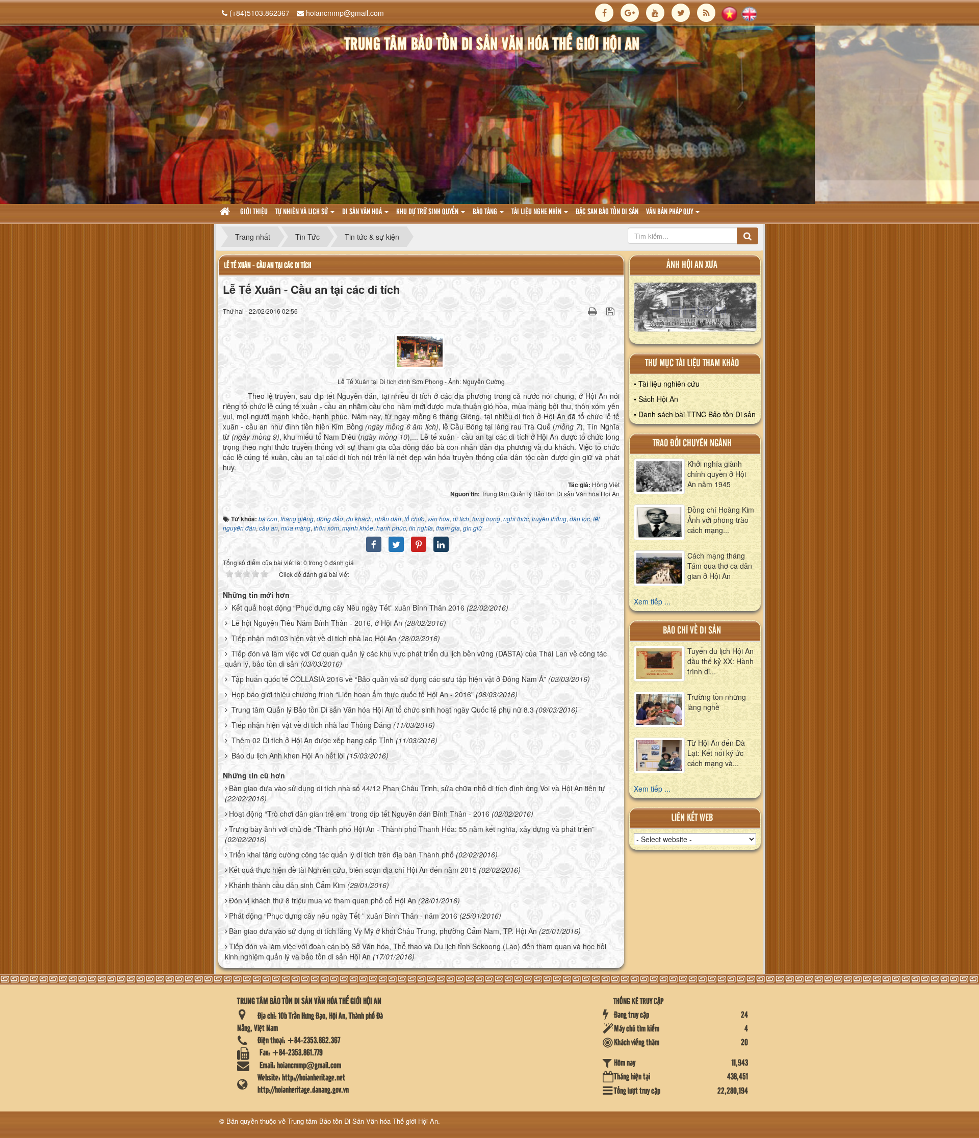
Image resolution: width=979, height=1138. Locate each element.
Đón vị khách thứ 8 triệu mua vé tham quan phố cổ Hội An (322, 900)
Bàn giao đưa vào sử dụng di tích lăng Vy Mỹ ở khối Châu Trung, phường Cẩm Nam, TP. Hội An (383, 931)
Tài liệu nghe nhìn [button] (537, 212)
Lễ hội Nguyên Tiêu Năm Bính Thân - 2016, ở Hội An (316, 623)
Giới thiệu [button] (254, 212)
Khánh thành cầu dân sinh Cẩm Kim (287, 885)
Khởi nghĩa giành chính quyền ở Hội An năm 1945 (716, 474)
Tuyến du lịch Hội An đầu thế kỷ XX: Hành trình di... (720, 661)
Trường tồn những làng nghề (716, 702)
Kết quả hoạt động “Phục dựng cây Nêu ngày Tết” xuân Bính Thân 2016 (348, 607)
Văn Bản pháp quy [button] (670, 212)
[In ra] (593, 311)
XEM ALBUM (695, 309)
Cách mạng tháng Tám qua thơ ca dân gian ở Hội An (719, 565)
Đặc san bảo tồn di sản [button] (607, 212)
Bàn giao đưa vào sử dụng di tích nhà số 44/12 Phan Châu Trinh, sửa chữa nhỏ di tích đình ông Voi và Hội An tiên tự (417, 788)
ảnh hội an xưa (691, 265)
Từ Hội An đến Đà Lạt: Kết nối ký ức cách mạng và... (716, 753)
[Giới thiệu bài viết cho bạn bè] (580, 311)
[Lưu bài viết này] (611, 311)
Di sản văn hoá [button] (362, 212)
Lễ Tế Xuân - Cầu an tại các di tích (268, 265)
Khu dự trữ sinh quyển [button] (428, 212)
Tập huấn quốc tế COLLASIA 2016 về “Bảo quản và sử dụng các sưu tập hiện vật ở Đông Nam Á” (388, 679)
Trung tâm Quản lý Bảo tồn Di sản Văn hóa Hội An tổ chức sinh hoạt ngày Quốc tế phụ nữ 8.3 (382, 709)
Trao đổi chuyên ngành (692, 443)
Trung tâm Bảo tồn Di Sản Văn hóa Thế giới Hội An (363, 1121)
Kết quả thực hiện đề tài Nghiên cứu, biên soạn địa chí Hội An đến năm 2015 (353, 870)
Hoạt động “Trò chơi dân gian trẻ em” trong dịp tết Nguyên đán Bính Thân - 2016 (359, 813)
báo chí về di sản (692, 630)
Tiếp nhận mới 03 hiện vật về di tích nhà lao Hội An (313, 638)
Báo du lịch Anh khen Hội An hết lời (288, 755)
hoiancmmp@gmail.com (345, 13)
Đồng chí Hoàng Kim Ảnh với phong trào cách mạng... (720, 519)
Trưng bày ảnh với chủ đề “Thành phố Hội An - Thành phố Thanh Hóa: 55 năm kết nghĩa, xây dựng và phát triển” (412, 829)
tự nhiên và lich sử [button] (302, 212)
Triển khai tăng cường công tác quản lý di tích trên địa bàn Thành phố (341, 854)
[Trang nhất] (226, 212)
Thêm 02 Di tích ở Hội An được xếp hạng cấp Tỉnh (312, 740)
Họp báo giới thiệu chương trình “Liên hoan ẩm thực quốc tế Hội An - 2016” (352, 694)
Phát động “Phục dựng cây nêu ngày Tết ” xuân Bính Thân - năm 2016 (343, 916)
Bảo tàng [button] (486, 212)
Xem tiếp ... (652, 601)
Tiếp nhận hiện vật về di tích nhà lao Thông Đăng (311, 725)
